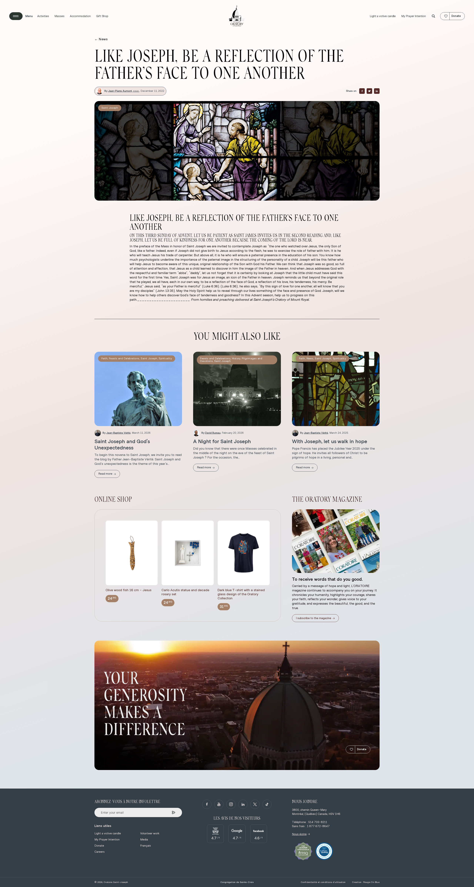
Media (144, 839)
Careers (99, 851)
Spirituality (165, 358)
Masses (59, 16)
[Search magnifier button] (433, 16)
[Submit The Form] (173, 812)
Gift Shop (102, 16)
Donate (361, 749)
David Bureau (213, 433)
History (236, 358)
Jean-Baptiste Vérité (118, 433)
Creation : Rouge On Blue (366, 882)
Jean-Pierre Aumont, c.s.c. (123, 91)
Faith (104, 358)
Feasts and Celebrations (124, 358)
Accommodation (80, 16)
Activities (43, 16)
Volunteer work (149, 833)
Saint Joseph (109, 108)
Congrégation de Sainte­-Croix (237, 882)
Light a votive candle (383, 16)
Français (145, 845)
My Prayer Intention (413, 16)
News (101, 39)
